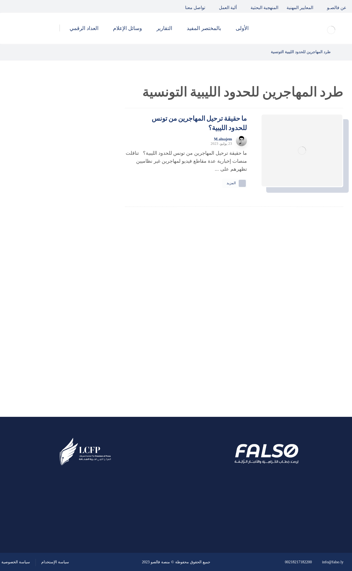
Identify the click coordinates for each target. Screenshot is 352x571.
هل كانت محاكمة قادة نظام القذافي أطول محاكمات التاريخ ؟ (48, 177)
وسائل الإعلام (77, 349)
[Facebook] (33, 6)
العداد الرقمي (77, 364)
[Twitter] (20, 6)
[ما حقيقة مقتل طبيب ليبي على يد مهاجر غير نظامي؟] (92, 205)
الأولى (85, 305)
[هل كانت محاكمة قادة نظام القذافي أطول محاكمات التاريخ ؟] (92, 178)
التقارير (83, 335)
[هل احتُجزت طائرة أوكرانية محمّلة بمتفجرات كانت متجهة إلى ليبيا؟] (92, 233)
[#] (101, 523)
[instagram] (7, 6)
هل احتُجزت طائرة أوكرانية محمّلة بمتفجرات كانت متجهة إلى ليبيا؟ (48, 233)
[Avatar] (241, 140)
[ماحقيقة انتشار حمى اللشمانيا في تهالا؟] (92, 150)
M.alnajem (223, 139)
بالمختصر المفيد (75, 320)
